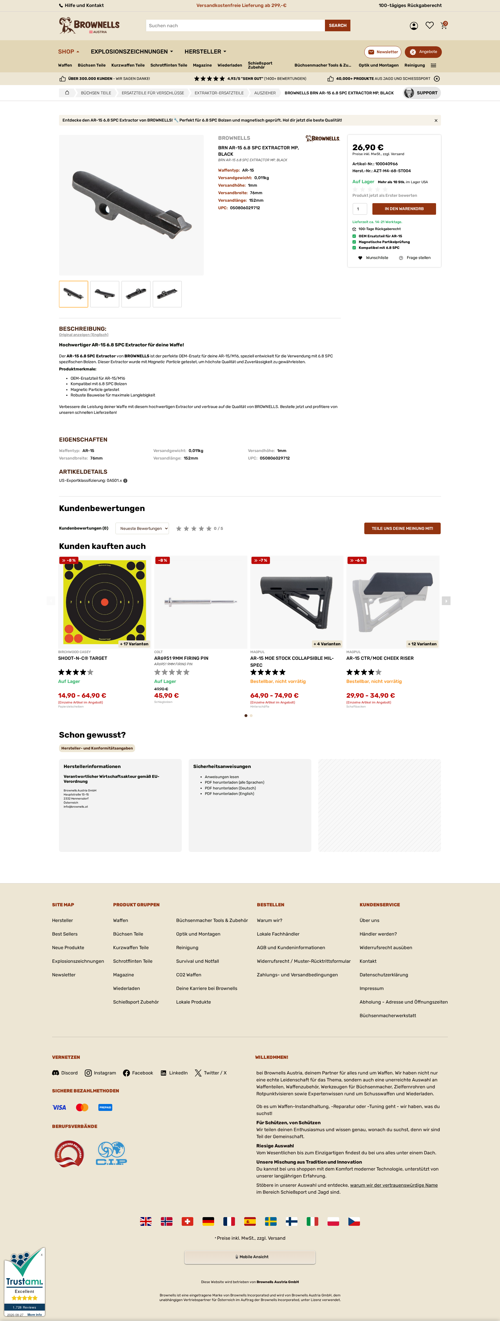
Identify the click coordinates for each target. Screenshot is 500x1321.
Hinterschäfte (259, 706)
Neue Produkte (68, 947)
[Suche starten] (337, 25)
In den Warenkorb (404, 209)
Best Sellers (65, 934)
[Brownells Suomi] (291, 1221)
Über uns (369, 920)
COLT (158, 652)
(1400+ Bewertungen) (266, 78)
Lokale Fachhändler (278, 934)
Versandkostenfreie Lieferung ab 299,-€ (241, 5)
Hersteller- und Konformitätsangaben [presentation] (97, 748)
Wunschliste (431, 26)
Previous (51, 600)
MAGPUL (257, 652)
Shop (66, 51)
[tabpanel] (105, 632)
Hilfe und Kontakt (84, 5)
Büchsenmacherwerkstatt (388, 1015)
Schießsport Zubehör (260, 65)
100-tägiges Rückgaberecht (410, 5)
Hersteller (203, 51)
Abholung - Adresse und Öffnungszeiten (404, 1002)
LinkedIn (178, 1073)
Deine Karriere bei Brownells (206, 988)
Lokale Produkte (193, 1002)
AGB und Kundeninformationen (291, 947)
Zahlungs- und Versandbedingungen (297, 975)
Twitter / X (215, 1073)
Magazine (202, 65)
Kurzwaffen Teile (128, 65)
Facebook (142, 1073)
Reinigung (415, 65)
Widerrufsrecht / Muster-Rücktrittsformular (304, 961)
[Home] (65, 93)
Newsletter (64, 975)
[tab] (97, 748)
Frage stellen (419, 258)
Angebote (428, 51)
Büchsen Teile (92, 65)
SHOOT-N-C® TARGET (82, 658)
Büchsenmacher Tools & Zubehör (324, 65)
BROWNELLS (234, 138)
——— (433, 65)
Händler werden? (378, 934)
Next (446, 600)
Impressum (372, 988)
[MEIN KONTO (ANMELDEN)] (415, 26)
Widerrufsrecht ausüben (386, 947)
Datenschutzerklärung (384, 975)
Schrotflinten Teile (168, 65)
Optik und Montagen (379, 65)
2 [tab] (253, 718)
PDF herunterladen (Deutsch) (230, 788)
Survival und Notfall (197, 961)
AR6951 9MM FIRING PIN (181, 658)
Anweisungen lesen (222, 777)
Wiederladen (230, 65)
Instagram (105, 1073)
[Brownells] (323, 138)
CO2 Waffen (188, 975)
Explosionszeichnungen (129, 51)
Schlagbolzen (163, 702)
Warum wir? (269, 920)
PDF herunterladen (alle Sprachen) (234, 782)
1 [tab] (248, 718)
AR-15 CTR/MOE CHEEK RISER (380, 658)
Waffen (65, 65)
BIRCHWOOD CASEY (74, 652)
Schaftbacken (356, 706)
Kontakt (368, 961)
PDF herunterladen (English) (229, 793)
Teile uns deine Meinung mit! (402, 528)
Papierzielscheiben (71, 706)
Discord (69, 1073)
